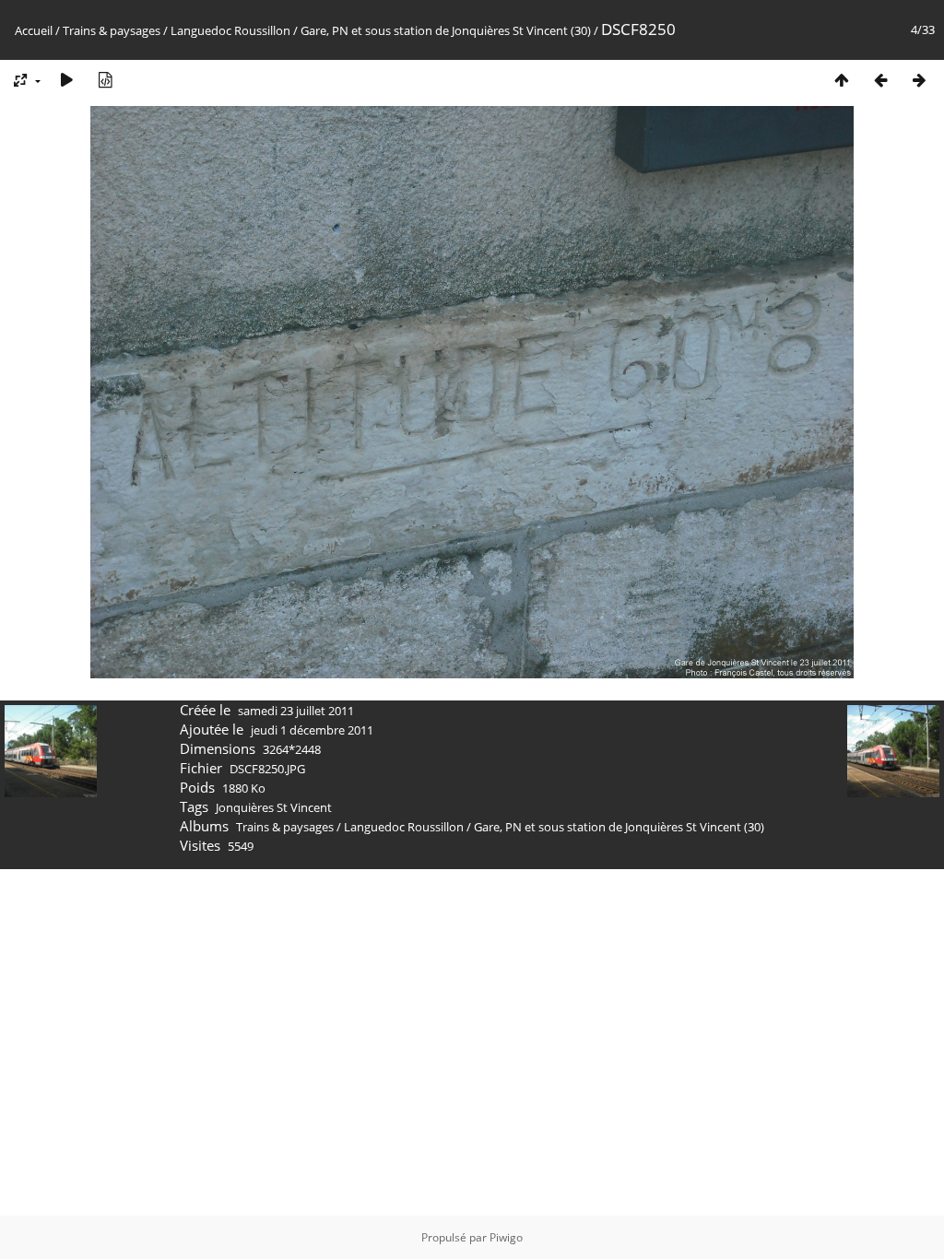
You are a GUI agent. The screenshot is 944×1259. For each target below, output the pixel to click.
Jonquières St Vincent (274, 807)
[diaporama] (66, 79)
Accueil (34, 30)
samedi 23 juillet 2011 (296, 710)
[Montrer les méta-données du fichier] (105, 79)
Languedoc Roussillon (230, 30)
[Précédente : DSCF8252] (880, 79)
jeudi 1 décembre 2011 (312, 730)
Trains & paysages (111, 30)
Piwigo (506, 1237)
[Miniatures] (841, 79)
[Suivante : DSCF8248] (919, 79)
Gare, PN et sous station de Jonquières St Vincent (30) (446, 30)
